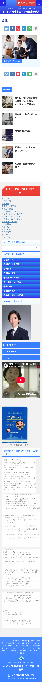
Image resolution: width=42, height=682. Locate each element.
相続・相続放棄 (12, 264)
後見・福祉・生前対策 (15, 295)
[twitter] (6, 28)
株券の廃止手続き (23, 131)
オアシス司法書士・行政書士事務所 (21, 11)
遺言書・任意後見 (9, 206)
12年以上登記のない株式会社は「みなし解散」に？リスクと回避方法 (26, 101)
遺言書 (9, 269)
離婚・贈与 (10, 273)
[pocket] (18, 28)
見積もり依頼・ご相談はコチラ (20, 191)
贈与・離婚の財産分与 (11, 211)
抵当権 (9, 286)
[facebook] (12, 28)
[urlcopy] (35, 28)
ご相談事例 (6, 224)
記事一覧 (10, 260)
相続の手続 (6, 201)
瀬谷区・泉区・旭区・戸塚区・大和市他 (21, 663)
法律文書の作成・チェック (13, 219)
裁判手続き (10, 291)
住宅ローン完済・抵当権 (12, 214)
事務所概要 (6, 232)
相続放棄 (5, 203)
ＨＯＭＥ (5, 198)
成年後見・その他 (9, 221)
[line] (29, 28)
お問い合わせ (7, 237)
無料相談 (5, 234)
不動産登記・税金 (13, 282)
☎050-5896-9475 (22, 675)
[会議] (24, 28)
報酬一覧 (6, 227)
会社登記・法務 (12, 278)
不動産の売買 (7, 209)
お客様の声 (6, 229)
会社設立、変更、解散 (11, 216)
